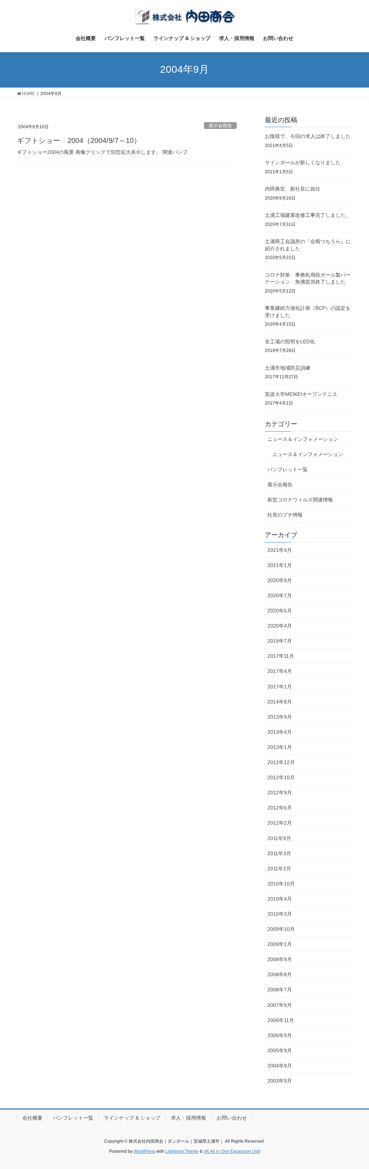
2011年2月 (279, 868)
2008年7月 (279, 989)
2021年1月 (279, 565)
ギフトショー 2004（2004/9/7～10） (79, 140)
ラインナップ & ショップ (132, 1118)
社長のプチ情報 (285, 515)
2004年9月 (279, 1065)
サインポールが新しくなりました (303, 162)
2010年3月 (279, 914)
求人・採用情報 (188, 1118)
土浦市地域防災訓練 (287, 368)
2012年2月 (279, 823)
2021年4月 (279, 550)
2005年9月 (279, 1050)
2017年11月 (280, 656)
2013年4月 (279, 732)
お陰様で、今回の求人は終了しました (308, 136)
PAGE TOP (353, 1127)
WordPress (144, 1151)
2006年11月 (280, 1020)
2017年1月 (279, 687)
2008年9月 (279, 959)
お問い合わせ (232, 1118)
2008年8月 (279, 974)
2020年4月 (279, 626)
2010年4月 (279, 899)
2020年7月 (279, 595)
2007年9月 (279, 1005)
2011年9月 (279, 838)
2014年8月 (279, 702)
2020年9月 (279, 580)
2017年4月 (279, 671)
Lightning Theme (182, 1151)
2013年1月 (279, 747)
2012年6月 (279, 808)
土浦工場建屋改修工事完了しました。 (308, 215)
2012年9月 (279, 792)
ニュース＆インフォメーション (302, 439)
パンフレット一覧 (287, 469)
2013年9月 (279, 717)
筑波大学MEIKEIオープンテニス (301, 394)
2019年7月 (279, 641)
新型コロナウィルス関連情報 (300, 500)
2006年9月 (279, 1035)
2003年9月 (279, 1081)
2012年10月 (281, 777)
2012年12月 (281, 762)
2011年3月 (279, 853)
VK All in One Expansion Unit (232, 1151)
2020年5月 (279, 610)
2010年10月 (281, 884)
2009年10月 (281, 929)
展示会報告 (220, 125)
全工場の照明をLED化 (290, 341)
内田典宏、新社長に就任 (292, 189)
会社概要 (32, 1118)
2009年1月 (279, 944)
